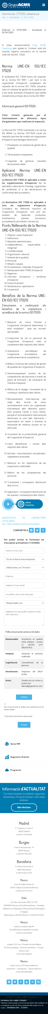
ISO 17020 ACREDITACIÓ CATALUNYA (20, 524)
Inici (3, 17)
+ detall (24, 697)
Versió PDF (15, 744)
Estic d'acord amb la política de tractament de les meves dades (24, 708)
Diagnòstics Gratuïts (19, 757)
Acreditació (14, 17)
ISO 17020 (28, 17)
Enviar (24, 724)
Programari (15, 770)
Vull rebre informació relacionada (19, 716)
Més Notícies (24, 807)
